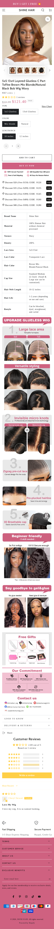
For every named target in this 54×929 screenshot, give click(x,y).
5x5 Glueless (10, 112)
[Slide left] (4, 70)
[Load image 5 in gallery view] (34, 70)
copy (49, 182)
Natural (24, 124)
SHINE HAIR (22, 919)
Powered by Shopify (27, 923)
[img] (9, 794)
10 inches (8, 136)
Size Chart (47, 106)
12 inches (23, 136)
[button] (43, 10)
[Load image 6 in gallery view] (41, 70)
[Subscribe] (50, 879)
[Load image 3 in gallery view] (20, 70)
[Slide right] (50, 70)
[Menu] (3, 10)
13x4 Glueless (29, 112)
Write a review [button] (27, 775)
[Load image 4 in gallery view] (27, 70)
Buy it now (27, 166)
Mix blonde (9, 124)
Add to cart (27, 158)
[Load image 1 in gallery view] (13, 70)
